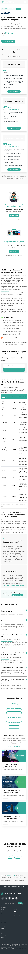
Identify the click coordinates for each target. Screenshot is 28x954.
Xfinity (2, 910)
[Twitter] (6, 898)
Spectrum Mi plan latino (6, 641)
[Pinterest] (9, 898)
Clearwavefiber (17, 916)
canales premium (5, 291)
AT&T (2, 918)
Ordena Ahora (14, 215)
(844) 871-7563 (9, 41)
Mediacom (3, 916)
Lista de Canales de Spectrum (14, 717)
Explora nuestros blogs (14, 746)
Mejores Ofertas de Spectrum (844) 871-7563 (14, 886)
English (25, 4)
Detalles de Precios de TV (12, 72)
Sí (9, 856)
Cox (2, 914)
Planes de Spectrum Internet (14, 708)
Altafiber (16, 909)
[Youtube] (13, 898)
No (18, 856)
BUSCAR (20, 903)
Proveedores (17, 918)
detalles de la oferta (11, 875)
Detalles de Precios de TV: (6, 36)
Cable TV (3, 932)
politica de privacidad (11, 951)
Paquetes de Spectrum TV (14, 713)
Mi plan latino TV (5, 659)
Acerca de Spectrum (6, 8)
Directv (16, 914)
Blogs (2, 937)
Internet (13, 8)
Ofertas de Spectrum (14, 727)
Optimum (3, 922)
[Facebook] (2, 898)
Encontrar (14, 370)
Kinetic (2, 920)
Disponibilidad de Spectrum (14, 722)
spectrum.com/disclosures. (14, 179)
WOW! (15, 911)
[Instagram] (16, 898)
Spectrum (3, 623)
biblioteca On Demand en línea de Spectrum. (13, 585)
